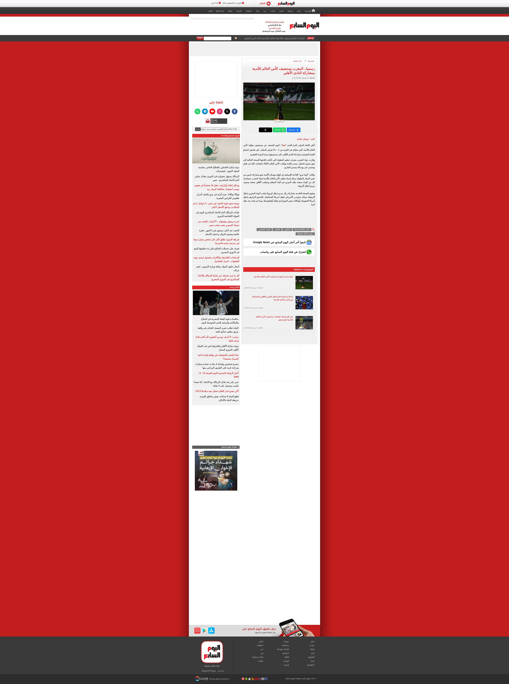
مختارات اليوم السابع (229, 447)
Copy (198, 129)
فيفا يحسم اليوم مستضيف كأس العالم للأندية (273, 276)
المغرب (277, 229)
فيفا (284, 145)
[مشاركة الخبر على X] (265, 129)
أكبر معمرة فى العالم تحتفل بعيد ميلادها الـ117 (217, 391)
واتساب (277, 130)
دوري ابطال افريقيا (305, 233)
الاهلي (287, 229)
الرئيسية (311, 61)
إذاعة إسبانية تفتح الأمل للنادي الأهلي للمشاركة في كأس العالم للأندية (272, 298)
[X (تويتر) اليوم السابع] (227, 111)
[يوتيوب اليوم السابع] (212, 111)
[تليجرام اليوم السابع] (205, 111)
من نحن (221, 671)
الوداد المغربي (264, 229)
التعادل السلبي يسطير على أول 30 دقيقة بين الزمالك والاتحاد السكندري (277, 38)
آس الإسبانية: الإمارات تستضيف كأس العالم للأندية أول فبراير (274, 318)
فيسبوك (291, 130)
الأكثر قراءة (234, 287)
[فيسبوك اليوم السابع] (235, 111)
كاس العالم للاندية (302, 229)
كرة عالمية (297, 61)
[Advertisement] (254, 597)
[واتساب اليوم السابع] (197, 111)
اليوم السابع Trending (230, 135)
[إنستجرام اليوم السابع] (220, 111)
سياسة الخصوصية (209, 671)
